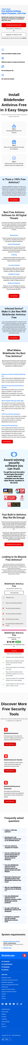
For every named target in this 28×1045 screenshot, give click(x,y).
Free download (14, 593)
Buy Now (14, 651)
